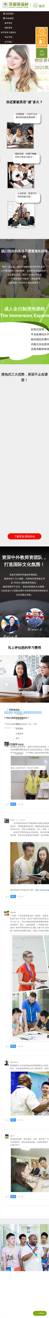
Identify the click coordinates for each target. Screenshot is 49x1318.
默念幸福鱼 (13, 743)
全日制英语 (18, 712)
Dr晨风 (12, 820)
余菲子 (12, 1136)
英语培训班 (8, 712)
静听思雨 (13, 912)
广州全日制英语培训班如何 (32, 712)
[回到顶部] (41, 53)
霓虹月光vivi (14, 1062)
